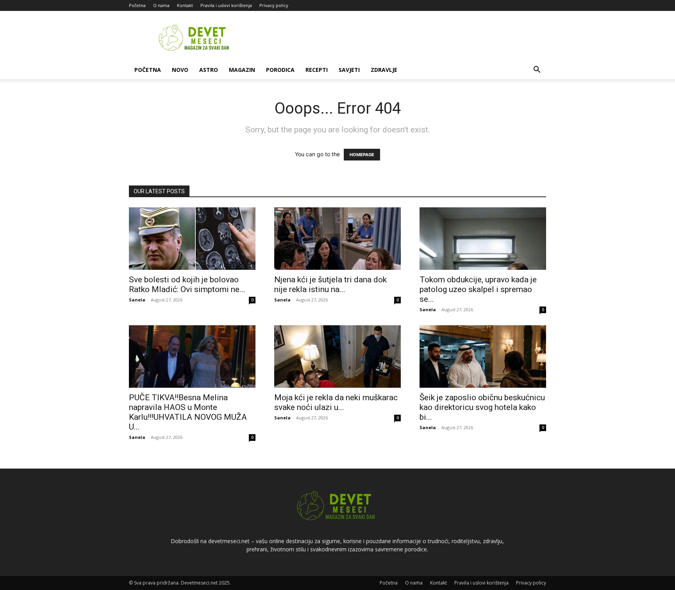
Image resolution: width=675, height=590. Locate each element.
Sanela (137, 300)
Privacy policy (273, 5)
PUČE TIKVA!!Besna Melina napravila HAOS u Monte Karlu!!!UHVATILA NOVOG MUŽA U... (188, 412)
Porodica (280, 69)
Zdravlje (384, 69)
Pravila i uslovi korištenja (226, 5)
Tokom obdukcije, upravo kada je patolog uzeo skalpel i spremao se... (478, 289)
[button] (536, 70)
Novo (180, 69)
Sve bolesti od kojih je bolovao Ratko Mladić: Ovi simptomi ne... (187, 284)
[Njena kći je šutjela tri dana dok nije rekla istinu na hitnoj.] (337, 238)
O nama (161, 5)
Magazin (242, 69)
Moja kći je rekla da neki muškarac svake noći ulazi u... (336, 402)
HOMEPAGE (362, 154)
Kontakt (185, 5)
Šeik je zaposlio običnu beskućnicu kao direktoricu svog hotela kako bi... (482, 407)
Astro (208, 69)
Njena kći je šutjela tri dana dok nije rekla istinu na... (330, 284)
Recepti (316, 69)
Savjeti (349, 69)
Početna (137, 5)
